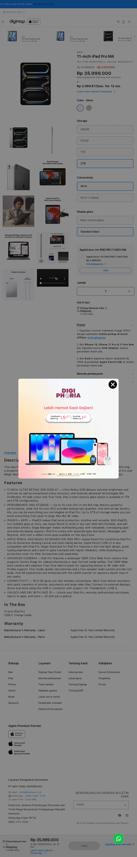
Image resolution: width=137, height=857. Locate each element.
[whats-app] (119, 839)
